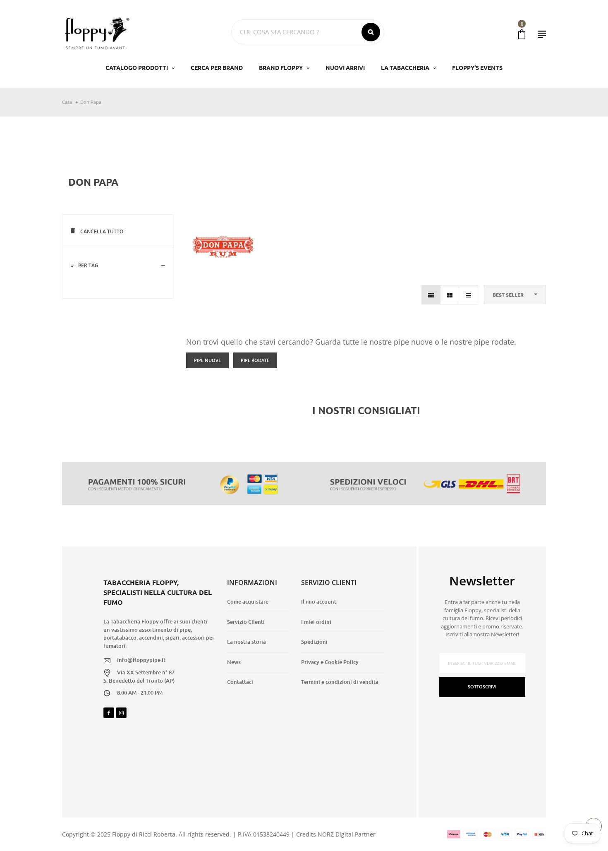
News (234, 662)
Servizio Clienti (246, 622)
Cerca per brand (217, 67)
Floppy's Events (477, 67)
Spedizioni (314, 641)
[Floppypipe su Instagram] (121, 712)
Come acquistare (247, 601)
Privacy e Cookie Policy (330, 662)
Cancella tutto (101, 231)
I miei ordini (316, 622)
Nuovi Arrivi (345, 67)
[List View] (468, 294)
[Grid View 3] (431, 294)
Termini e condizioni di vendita (339, 682)
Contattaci (240, 682)
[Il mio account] (542, 34)
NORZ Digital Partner (347, 834)
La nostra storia (246, 641)
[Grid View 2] (449, 294)
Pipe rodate (255, 360)
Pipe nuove (207, 360)
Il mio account (318, 601)
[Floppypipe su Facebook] (108, 712)
